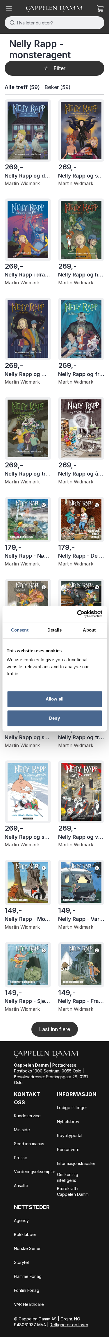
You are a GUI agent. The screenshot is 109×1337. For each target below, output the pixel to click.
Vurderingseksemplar (34, 1171)
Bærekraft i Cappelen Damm (73, 1191)
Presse (20, 1157)
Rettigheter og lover (69, 1324)
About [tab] (89, 629)
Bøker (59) (57, 87)
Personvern (68, 1149)
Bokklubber (25, 1234)
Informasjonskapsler (76, 1163)
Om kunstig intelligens (67, 1177)
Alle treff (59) (22, 87)
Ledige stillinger (72, 1107)
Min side (22, 1129)
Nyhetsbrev (68, 1121)
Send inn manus (29, 1143)
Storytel (21, 1262)
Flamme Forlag (28, 1276)
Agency (21, 1220)
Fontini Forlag (26, 1290)
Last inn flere (54, 1029)
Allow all (54, 698)
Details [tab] (54, 629)
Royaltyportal (69, 1135)
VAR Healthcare (29, 1304)
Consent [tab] (19, 629)
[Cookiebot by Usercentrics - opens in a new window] (77, 614)
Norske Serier (27, 1248)
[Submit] (11, 22)
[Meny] (9, 9)
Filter (59, 68)
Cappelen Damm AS (38, 1318)
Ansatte (21, 1185)
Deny (54, 718)
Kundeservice (27, 1115)
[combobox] (54, 22)
